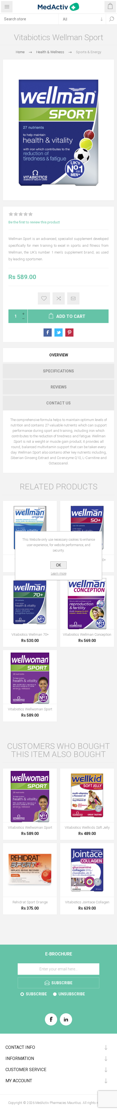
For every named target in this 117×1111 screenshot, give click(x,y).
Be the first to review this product (34, 222)
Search (111, 19)
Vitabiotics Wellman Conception (87, 634)
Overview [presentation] (58, 355)
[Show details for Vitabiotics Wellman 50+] (87, 528)
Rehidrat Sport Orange (30, 902)
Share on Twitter (58, 332)
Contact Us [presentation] (58, 403)
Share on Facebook (48, 332)
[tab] (58, 355)
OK (58, 565)
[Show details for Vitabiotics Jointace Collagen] (87, 870)
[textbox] (29, 19)
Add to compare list (59, 298)
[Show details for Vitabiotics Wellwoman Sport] (30, 677)
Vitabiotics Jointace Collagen (87, 902)
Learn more (58, 573)
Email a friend (73, 298)
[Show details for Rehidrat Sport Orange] (30, 870)
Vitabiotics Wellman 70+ (30, 634)
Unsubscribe (72, 994)
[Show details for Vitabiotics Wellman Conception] (87, 602)
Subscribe (36, 994)
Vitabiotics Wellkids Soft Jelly (87, 827)
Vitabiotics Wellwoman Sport (30, 709)
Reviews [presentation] (59, 387)
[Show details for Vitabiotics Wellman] (30, 528)
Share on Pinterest (69, 332)
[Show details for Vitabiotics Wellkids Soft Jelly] (87, 795)
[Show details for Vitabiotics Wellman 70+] (30, 602)
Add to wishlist (44, 298)
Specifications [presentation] (58, 371)
